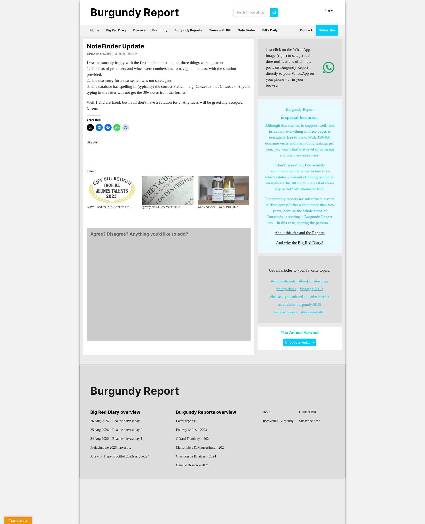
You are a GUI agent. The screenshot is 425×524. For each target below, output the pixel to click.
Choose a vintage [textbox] (299, 342)
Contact (306, 30)
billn (132, 53)
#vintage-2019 (311, 289)
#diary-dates (286, 289)
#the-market (319, 296)
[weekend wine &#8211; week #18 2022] (223, 190)
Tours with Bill (220, 30)
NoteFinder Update (115, 46)
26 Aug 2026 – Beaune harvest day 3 (116, 421)
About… (267, 412)
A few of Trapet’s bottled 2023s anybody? (119, 456)
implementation (159, 62)
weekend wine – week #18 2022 (218, 207)
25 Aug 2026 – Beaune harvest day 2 (116, 430)
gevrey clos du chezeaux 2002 (161, 207)
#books (305, 281)
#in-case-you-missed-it (288, 296)
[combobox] (299, 342)
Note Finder (246, 30)
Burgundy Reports (188, 30)
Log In (329, 10)
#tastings (321, 281)
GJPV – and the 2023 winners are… (109, 207)
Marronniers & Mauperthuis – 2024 (201, 447)
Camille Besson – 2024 (192, 465)
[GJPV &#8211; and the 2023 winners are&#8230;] (112, 190)
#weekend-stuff (313, 312)
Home (94, 30)
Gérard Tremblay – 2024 (193, 438)
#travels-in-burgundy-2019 (299, 304)
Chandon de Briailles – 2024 (196, 456)
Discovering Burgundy (150, 30)
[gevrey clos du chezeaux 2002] (167, 190)
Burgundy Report (134, 12)
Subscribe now (309, 421)
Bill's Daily (270, 30)
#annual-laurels (283, 281)
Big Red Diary (116, 30)
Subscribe (327, 30)
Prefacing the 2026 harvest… (110, 447)
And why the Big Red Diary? (299, 242)
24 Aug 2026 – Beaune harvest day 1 (116, 438)
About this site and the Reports (300, 233)
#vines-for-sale (286, 312)
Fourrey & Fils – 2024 (191, 430)
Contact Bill (307, 412)
